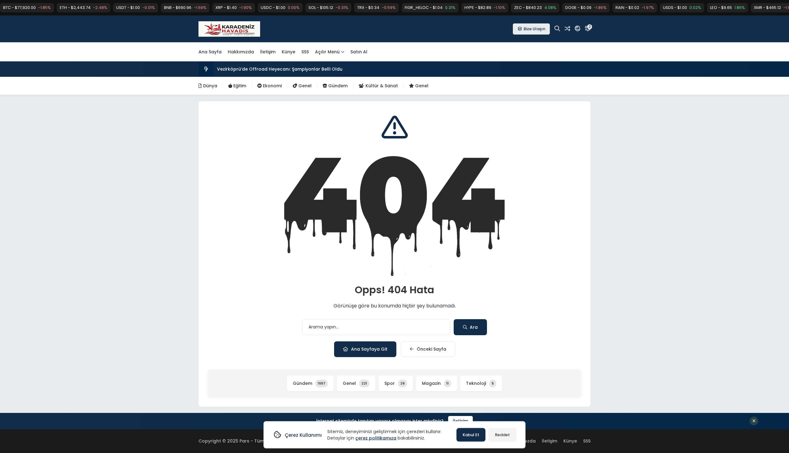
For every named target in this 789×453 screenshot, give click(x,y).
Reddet (502, 435)
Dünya (209, 86)
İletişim (268, 52)
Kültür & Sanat (381, 86)
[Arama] (557, 28)
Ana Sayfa (210, 52)
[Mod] (577, 28)
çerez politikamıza (375, 438)
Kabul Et (471, 435)
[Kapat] (754, 421)
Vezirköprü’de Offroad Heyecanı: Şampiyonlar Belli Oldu (279, 69)
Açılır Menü (327, 52)
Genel (304, 86)
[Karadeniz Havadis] (229, 29)
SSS (305, 52)
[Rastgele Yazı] (567, 28)
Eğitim (239, 86)
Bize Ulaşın (534, 29)
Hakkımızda (241, 52)
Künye (288, 52)
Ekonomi (272, 86)
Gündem (337, 86)
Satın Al (358, 52)
